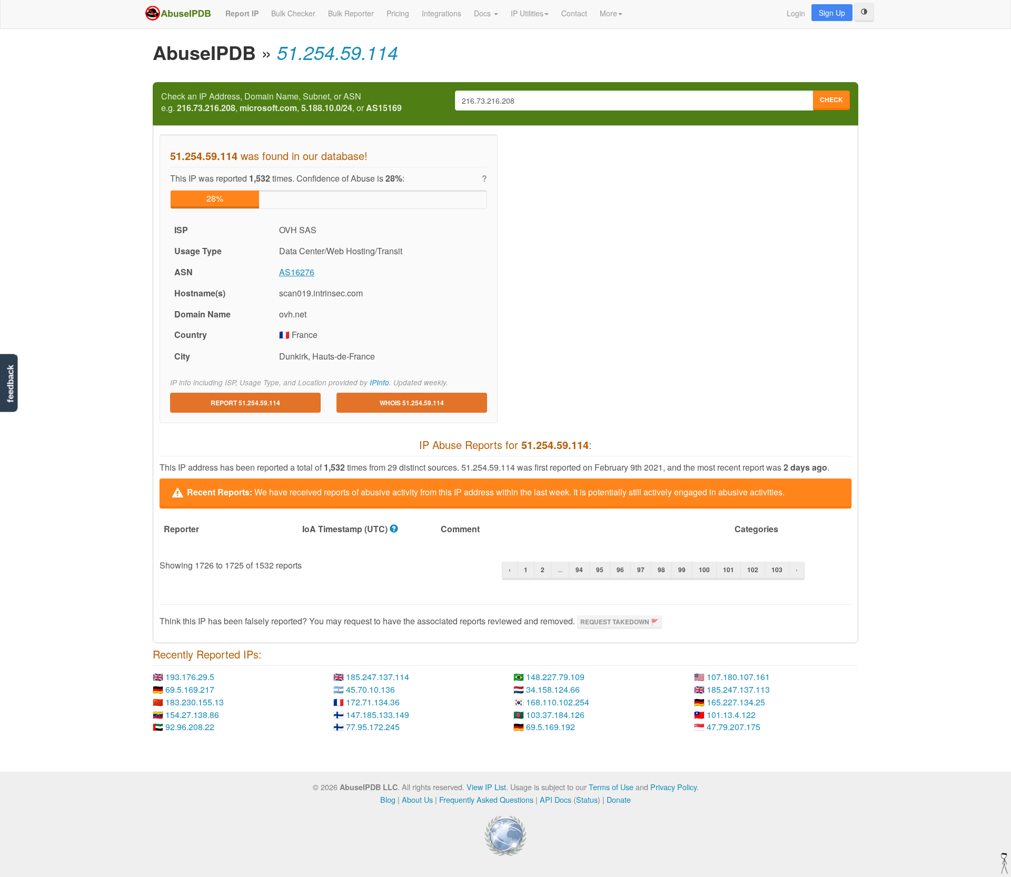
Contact (574, 13)
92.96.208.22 (189, 727)
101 (728, 569)
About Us (417, 799)
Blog (387, 799)
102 (752, 569)
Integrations (441, 13)
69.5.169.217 (189, 689)
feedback (10, 384)
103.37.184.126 (555, 715)
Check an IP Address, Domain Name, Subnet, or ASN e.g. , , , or (281, 102)
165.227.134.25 (736, 702)
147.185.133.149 (377, 715)
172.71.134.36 (373, 702)
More (608, 13)
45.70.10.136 (370, 689)
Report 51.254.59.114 (245, 402)
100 (704, 569)
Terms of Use (611, 786)
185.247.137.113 (738, 689)
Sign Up (832, 12)
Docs (483, 13)
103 (776, 569)
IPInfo (379, 382)
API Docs (555, 799)
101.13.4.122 (731, 715)
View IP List (486, 786)
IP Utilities (527, 13)
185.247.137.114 (377, 677)
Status (587, 799)
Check (831, 99)
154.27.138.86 (192, 715)
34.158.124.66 (553, 689)
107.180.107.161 (738, 677)
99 (682, 569)
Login (796, 13)
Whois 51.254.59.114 (412, 402)
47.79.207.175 (733, 727)
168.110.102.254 (557, 702)
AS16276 (296, 272)
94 (579, 569)
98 (661, 569)
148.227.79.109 (555, 677)
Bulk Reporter (351, 13)
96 (620, 569)
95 (599, 569)
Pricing (397, 13)
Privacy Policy (673, 786)
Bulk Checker (293, 13)
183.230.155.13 (194, 702)
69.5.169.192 (550, 727)
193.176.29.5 (189, 677)
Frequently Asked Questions (486, 799)
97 (641, 569)
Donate (619, 799)
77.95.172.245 (373, 727)
